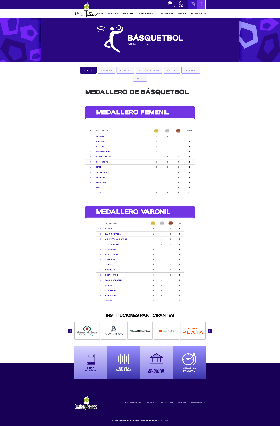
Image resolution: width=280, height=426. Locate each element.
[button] (70, 331)
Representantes (198, 13)
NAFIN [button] (99, 167)
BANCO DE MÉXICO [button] (114, 254)
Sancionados (191, 70)
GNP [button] (98, 188)
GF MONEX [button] (101, 182)
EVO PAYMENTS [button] (112, 244)
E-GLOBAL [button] (101, 146)
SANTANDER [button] (111, 295)
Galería (140, 78)
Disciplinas (151, 403)
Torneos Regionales (147, 13)
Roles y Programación (149, 70)
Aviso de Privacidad (133, 403)
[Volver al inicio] (85, 9)
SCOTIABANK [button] (111, 275)
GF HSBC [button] (100, 177)
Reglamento (125, 70)
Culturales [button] (127, 13)
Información (106, 70)
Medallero (88, 70)
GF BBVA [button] (100, 136)
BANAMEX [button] (101, 141)
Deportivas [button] (113, 13)
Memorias (182, 403)
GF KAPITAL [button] (110, 290)
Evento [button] (100, 13)
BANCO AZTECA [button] (113, 234)
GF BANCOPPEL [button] (103, 152)
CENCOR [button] (109, 285)
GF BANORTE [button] (111, 249)
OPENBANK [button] (110, 270)
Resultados (172, 70)
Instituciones (167, 13)
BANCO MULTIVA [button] (104, 157)
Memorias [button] (182, 13)
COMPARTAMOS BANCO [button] (116, 239)
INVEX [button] (108, 265)
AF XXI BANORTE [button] (104, 172)
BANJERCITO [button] (102, 162)
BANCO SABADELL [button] (113, 280)
